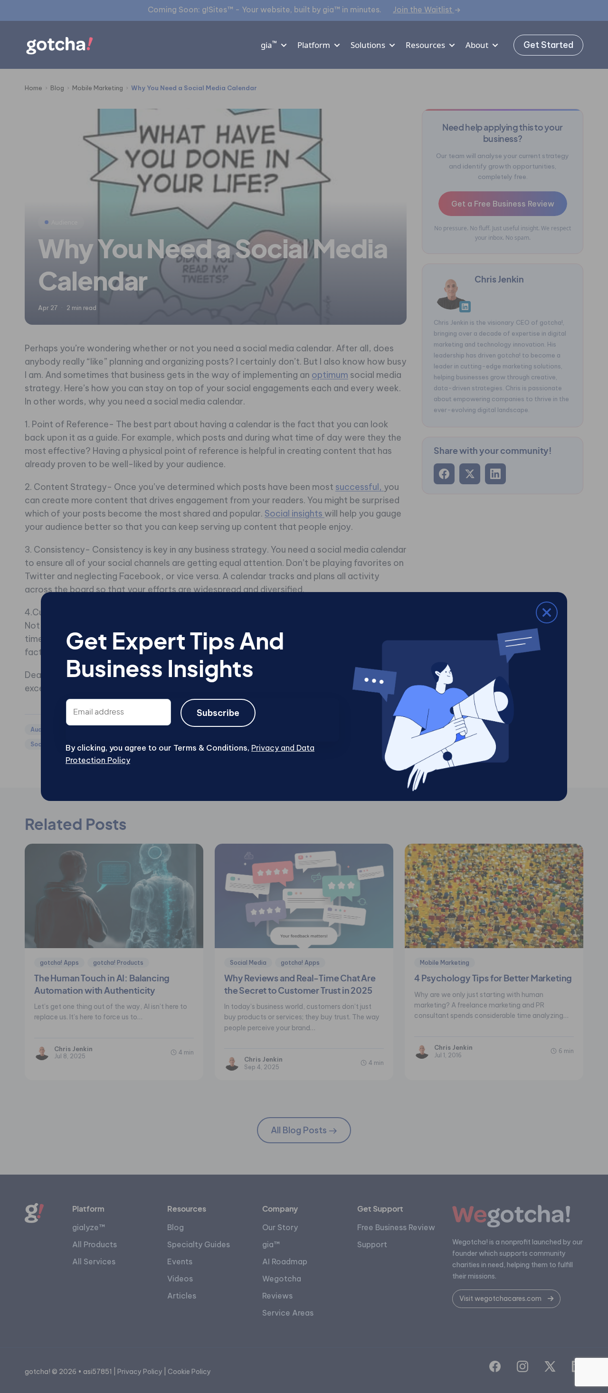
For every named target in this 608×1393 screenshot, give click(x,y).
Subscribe (218, 712)
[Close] (73, 614)
